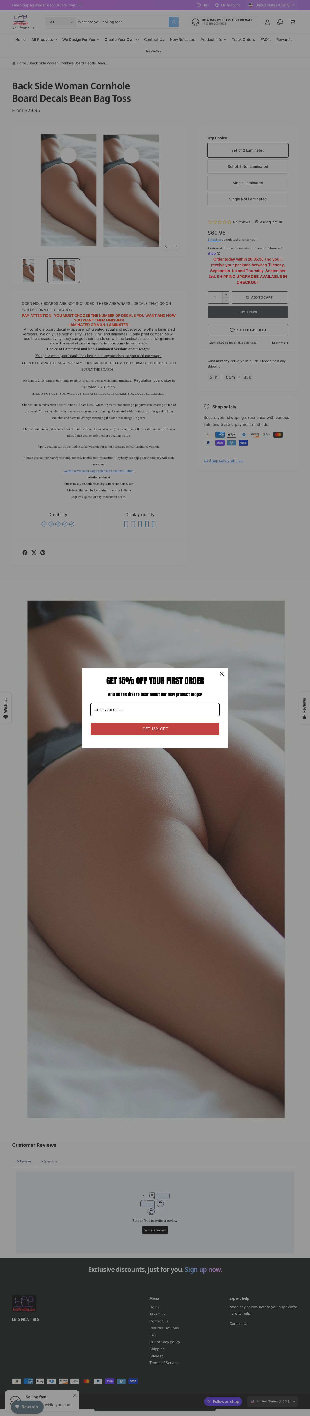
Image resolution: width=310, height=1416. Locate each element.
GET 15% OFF (155, 729)
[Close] (222, 673)
